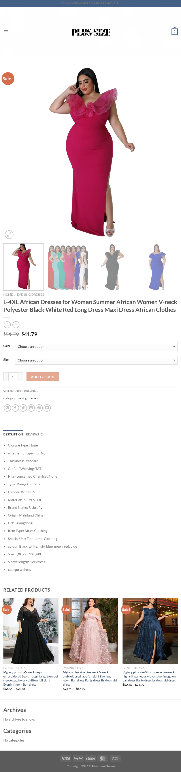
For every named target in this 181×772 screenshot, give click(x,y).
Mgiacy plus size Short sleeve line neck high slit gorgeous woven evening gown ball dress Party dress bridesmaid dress (149, 676)
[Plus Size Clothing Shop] (90, 31)
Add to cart (43, 377)
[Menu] (6, 31)
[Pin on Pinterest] (39, 408)
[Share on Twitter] (23, 408)
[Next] (169, 152)
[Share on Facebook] (15, 408)
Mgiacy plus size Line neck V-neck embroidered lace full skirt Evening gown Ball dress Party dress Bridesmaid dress (90, 678)
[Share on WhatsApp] (7, 408)
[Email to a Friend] (31, 408)
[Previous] (12, 152)
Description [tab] (13, 434)
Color (6, 346)
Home (8, 294)
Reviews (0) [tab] (34, 434)
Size (6, 359)
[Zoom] (9, 234)
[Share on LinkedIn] (47, 408)
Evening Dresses (30, 294)
